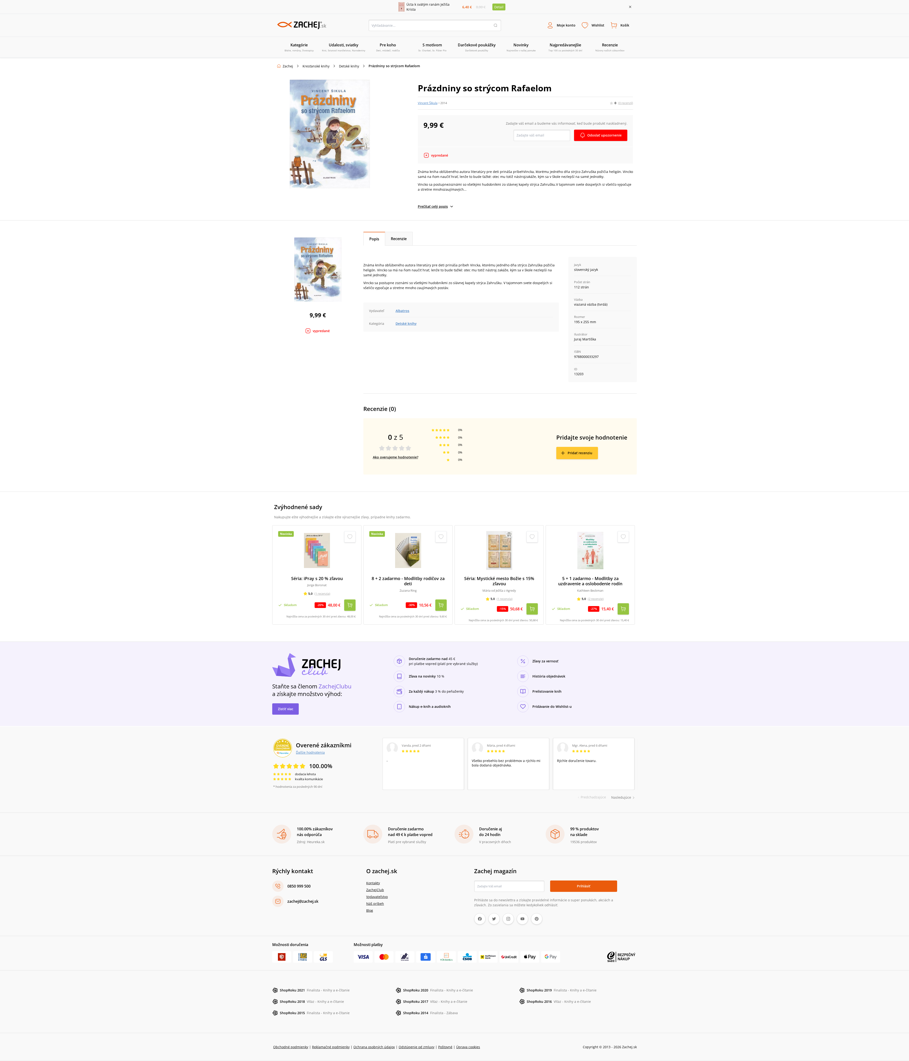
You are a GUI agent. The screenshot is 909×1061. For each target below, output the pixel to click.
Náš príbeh (375, 903)
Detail (499, 7)
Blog (369, 910)
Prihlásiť (583, 886)
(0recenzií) (625, 103)
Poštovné (445, 1047)
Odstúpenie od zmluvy (416, 1047)
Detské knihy (349, 66)
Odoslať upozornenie (604, 135)
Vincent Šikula (427, 103)
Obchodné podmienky (290, 1047)
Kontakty (373, 883)
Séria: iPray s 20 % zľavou (317, 578)
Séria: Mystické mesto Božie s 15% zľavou (499, 581)
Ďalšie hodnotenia (310, 752)
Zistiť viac (285, 709)
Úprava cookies (468, 1047)
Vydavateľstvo (377, 896)
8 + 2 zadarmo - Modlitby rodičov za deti (408, 581)
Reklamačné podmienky (331, 1047)
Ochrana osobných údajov (374, 1047)
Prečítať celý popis (433, 206)
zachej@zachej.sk (302, 901)
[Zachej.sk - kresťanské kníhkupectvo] (301, 25)
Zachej (288, 66)
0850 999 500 (299, 886)
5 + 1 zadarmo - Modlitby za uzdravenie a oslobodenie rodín (590, 581)
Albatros (402, 310)
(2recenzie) (596, 599)
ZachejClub (375, 890)
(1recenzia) (322, 593)
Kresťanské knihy (316, 66)
